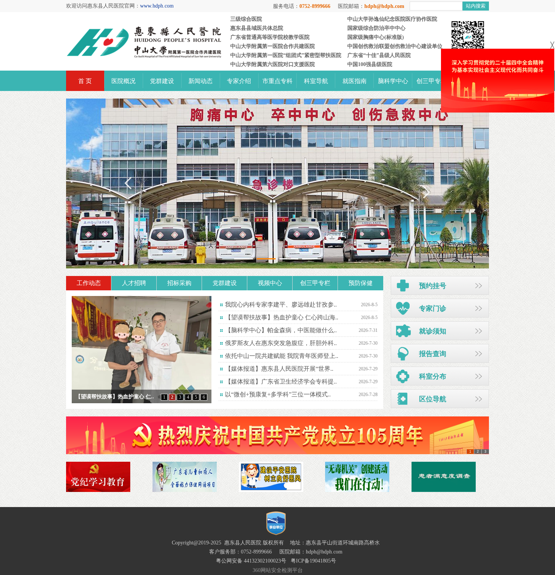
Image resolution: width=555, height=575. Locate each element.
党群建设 (162, 81)
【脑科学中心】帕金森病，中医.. (114, 396)
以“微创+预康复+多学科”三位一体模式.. (278, 394)
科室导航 (316, 81)
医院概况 (123, 81)
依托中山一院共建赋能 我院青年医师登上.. (281, 356)
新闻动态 (200, 81)
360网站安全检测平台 (278, 570)
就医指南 (354, 81)
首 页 (85, 81)
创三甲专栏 (431, 81)
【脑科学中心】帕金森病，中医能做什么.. (281, 330)
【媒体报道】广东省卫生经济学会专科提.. (281, 381)
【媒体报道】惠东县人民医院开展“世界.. (279, 368)
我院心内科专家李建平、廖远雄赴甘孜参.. (281, 304)
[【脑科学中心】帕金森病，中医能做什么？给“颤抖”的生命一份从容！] (141, 349)
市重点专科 (277, 81)
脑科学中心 (393, 81)
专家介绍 (239, 81)
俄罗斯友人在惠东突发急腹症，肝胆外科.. (281, 343)
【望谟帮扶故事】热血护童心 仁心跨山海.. (281, 317)
